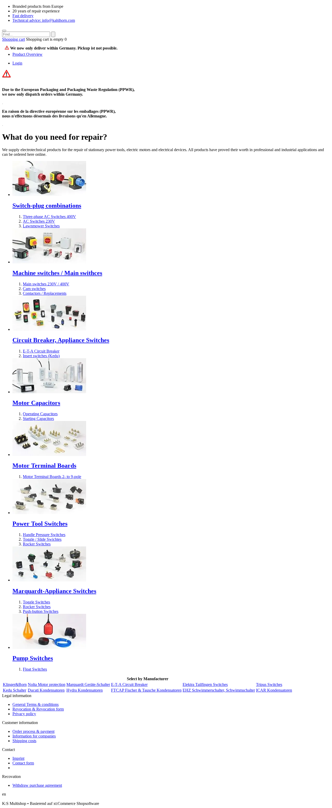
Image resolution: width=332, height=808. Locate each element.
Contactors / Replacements (44, 293)
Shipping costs (24, 741)
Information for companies (34, 736)
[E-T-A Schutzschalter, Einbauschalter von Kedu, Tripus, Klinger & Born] (49, 329)
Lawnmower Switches (41, 226)
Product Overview (27, 54)
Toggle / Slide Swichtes (42, 539)
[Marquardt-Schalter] (49, 580)
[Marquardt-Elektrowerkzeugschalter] (49, 512)
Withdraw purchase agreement (37, 785)
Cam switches (34, 288)
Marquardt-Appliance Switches (54, 591)
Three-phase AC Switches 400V (49, 216)
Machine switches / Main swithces (57, 273)
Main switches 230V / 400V (46, 284)
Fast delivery (22, 15)
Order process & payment (33, 731)
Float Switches (35, 669)
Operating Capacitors (40, 414)
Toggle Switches (36, 602)
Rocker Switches (37, 544)
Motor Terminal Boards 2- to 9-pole (52, 476)
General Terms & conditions (35, 704)
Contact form (23, 763)
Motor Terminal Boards (44, 465)
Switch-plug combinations (46, 205)
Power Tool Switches (39, 523)
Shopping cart (13, 39)
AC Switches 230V (39, 221)
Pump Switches (32, 658)
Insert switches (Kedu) (41, 356)
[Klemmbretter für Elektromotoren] (49, 454)
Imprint (18, 758)
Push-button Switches (40, 611)
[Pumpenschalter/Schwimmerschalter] (49, 647)
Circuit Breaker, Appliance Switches (60, 340)
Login (17, 63)
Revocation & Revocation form (38, 709)
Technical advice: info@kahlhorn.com (43, 20)
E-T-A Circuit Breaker (41, 351)
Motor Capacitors (36, 402)
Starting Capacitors (38, 418)
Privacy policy (24, 714)
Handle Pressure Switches (44, 534)
